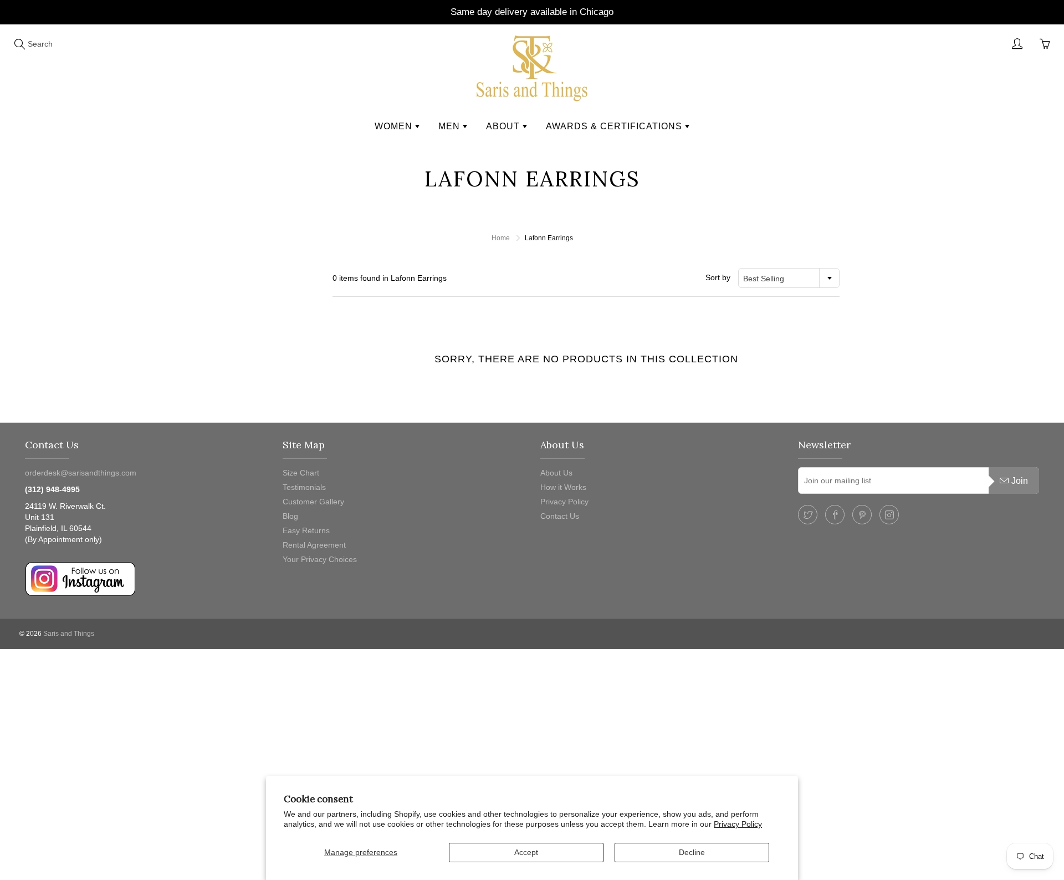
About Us (556, 472)
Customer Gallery (313, 501)
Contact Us (559, 516)
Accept (526, 852)
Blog (290, 516)
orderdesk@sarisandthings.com (80, 472)
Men (450, 126)
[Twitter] (807, 514)
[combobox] (789, 278)
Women (395, 126)
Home (501, 238)
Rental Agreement (314, 544)
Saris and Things (68, 634)
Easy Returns (306, 530)
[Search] (19, 44)
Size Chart (301, 472)
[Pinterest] (862, 514)
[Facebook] (835, 514)
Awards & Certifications (615, 126)
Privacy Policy (738, 824)
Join (1019, 480)
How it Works (563, 487)
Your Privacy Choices (320, 559)
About (504, 126)
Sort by (717, 277)
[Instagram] (889, 514)
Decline (692, 852)
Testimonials (304, 487)
